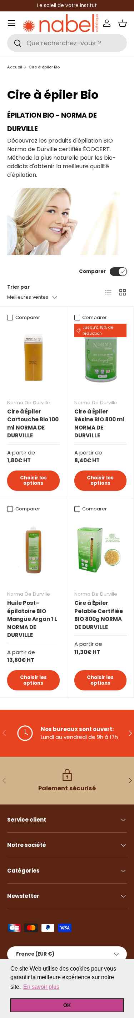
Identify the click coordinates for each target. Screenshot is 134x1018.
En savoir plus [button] (41, 987)
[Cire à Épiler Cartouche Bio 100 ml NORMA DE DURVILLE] (33, 358)
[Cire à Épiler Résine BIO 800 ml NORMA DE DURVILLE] (100, 358)
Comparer (92, 271)
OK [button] (67, 1005)
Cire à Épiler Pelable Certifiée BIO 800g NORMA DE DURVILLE (98, 615)
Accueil (14, 67)
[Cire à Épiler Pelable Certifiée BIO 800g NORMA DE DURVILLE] (100, 550)
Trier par (18, 287)
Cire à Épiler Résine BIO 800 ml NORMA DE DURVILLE (99, 423)
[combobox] (67, 43)
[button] (122, 23)
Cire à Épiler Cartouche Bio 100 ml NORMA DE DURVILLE (33, 423)
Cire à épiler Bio (44, 67)
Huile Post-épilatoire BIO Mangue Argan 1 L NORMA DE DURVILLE (32, 619)
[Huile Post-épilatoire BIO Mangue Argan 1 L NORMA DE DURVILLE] (33, 550)
